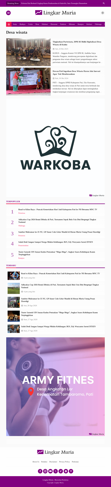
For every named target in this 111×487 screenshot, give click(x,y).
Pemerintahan (23, 245)
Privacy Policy (64, 462)
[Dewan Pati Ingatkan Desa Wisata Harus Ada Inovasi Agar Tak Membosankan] (28, 81)
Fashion (63, 24)
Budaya (22, 24)
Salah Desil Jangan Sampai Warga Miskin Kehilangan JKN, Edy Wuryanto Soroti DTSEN (55, 242)
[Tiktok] (60, 471)
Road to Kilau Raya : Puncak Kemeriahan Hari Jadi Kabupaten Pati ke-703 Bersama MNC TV (57, 210)
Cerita (30, 24)
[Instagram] (45, 471)
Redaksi (44, 462)
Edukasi (45, 24)
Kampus (81, 24)
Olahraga (98, 24)
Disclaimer (53, 462)
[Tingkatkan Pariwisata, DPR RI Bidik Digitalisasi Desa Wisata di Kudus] (28, 52)
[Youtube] (50, 471)
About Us (35, 462)
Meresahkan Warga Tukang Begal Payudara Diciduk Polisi (45, 3)
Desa (37, 24)
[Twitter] (55, 471)
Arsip (15, 24)
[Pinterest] (71, 471)
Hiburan (72, 24)
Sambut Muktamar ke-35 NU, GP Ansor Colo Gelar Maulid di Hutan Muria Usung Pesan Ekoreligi (59, 232)
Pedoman (75, 462)
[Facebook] (40, 471)
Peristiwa (21, 213)
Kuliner (89, 24)
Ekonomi (54, 24)
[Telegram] (66, 471)
